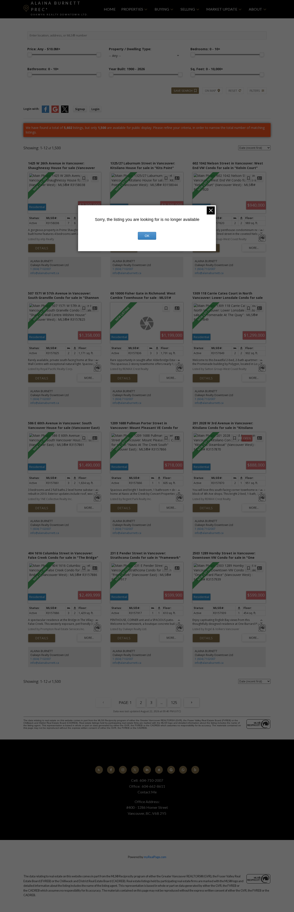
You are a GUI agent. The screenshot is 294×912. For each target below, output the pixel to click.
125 (174, 702)
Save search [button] (183, 91)
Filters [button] (255, 91)
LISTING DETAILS (41, 248)
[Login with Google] (55, 112)
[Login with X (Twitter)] (64, 112)
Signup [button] (80, 109)
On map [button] (210, 91)
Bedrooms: (205, 49)
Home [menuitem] (110, 9)
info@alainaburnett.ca (44, 273)
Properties (132, 9)
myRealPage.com (155, 857)
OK (147, 236)
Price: (43, 49)
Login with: (31, 109)
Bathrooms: (43, 69)
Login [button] (95, 109)
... (162, 702)
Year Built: (127, 69)
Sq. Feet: (206, 69)
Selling (188, 9)
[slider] (29, 54)
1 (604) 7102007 (40, 269)
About (255, 9)
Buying (162, 9)
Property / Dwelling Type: (130, 49)
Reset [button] (233, 91)
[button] (99, 770)
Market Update (221, 9)
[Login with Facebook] (45, 112)
